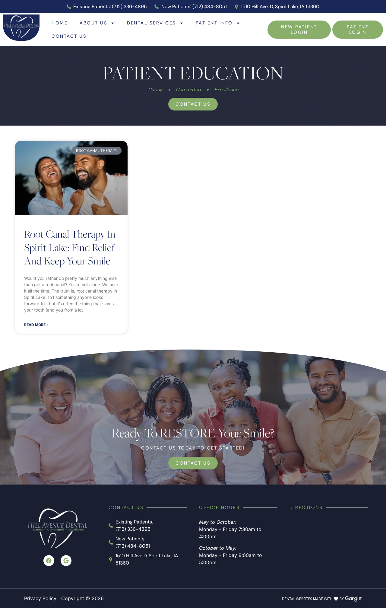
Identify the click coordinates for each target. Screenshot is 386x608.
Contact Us (69, 36)
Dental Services (151, 23)
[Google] (66, 560)
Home (60, 23)
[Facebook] (48, 560)
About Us (93, 23)
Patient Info (214, 23)
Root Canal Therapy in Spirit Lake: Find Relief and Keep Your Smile (69, 247)
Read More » (36, 324)
